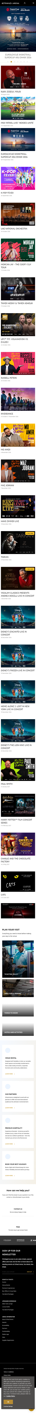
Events (4, 1282)
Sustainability (6, 1331)
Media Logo (5, 1334)
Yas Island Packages (8, 1294)
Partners (4, 1328)
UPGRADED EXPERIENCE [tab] (9, 1301)
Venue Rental (6, 1285)
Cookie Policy (10, 1396)
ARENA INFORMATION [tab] (8, 1317)
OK (8, 1402)
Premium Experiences (8, 1288)
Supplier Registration (8, 1340)
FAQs (3, 1337)
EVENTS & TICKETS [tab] (7, 1279)
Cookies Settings (8, 1406)
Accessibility (5, 1325)
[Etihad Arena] (33, 3)
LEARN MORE (9, 1074)
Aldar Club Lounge (7, 1304)
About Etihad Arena (7, 1319)
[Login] (24, 3)
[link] (18, 1207)
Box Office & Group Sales (9, 1291)
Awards (4, 1322)
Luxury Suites (6, 1307)
